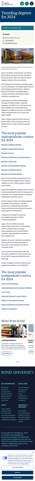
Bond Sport (22, 392)
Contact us (4, 389)
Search (27, 4)
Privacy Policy (5, 398)
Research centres (24, 415)
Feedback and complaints (22, 399)
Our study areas (6, 413)
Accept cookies (17, 477)
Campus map (22, 389)
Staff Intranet (22, 396)
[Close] (33, 452)
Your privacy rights (17, 467)
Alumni (20, 421)
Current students (23, 387)
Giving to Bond (6, 392)
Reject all (17, 472)
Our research (22, 411)
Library (20, 394)
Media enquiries (6, 396)
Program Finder (6, 411)
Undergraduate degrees (9, 419)
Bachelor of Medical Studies (11, 145)
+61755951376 (9, 40)
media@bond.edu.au (11, 43)
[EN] (22, 4)
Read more (14, 445)
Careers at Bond (6, 394)
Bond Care (4, 387)
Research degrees (24, 417)
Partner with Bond (24, 419)
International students (8, 415)
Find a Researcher (24, 413)
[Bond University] (7, 3)
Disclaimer (4, 400)
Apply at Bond (5, 409)
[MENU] (32, 4)
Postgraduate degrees (8, 417)
